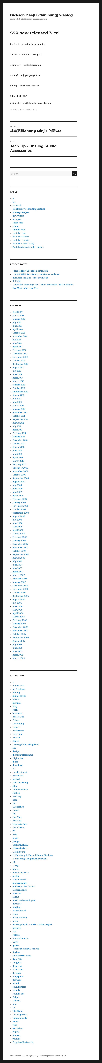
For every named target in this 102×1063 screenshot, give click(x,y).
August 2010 (19, 447)
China (16, 720)
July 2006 (17, 603)
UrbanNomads (20, 1018)
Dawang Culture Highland (26, 744)
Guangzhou (18, 807)
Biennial (17, 703)
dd (11, 109)
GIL (14, 803)
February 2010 (19, 464)
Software (17, 980)
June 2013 (17, 374)
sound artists (19, 987)
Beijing (16, 692)
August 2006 (19, 599)
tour (15, 1004)
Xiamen (16, 1035)
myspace (17, 219)
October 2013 (19, 360)
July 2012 (17, 398)
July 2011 (17, 426)
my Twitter (18, 216)
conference (18, 730)
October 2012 (19, 388)
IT (14, 831)
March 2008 (19, 533)
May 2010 (17, 454)
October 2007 (19, 551)
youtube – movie (21, 240)
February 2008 (20, 537)
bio (14, 202)
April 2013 (18, 378)
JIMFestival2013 (20, 848)
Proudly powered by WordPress (53, 1056)
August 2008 (19, 516)
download (18, 765)
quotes (16, 945)
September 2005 (21, 637)
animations (18, 685)
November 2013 (20, 357)
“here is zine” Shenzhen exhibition (30, 271)
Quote (15, 942)
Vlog (15, 1025)
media (16, 876)
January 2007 (19, 582)
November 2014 (20, 336)
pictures (17, 928)
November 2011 (20, 412)
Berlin (16, 699)
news (15, 914)
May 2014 (17, 343)
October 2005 (19, 634)
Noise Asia (18, 222)
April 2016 (18, 329)
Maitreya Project (21, 212)
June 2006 (18, 606)
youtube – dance (21, 236)
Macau (16, 869)
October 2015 (19, 333)
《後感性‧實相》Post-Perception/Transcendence (36, 274)
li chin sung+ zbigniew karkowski (30, 858)
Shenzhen (18, 969)
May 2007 (17, 568)
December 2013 (20, 353)
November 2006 (20, 589)
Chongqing (18, 723)
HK (14, 813)
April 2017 (18, 312)
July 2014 (17, 339)
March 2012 (18, 405)
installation (18, 827)
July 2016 (17, 322)
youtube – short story (23, 243)
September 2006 (21, 596)
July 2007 (17, 561)
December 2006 (20, 585)
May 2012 (17, 402)
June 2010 (17, 450)
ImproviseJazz (20, 824)
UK (14, 1007)
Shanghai (17, 966)
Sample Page (19, 229)
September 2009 (21, 478)
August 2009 (19, 481)
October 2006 (19, 592)
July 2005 (17, 644)
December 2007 (20, 544)
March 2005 (19, 658)
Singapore (18, 976)
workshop (18, 1028)
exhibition (18, 775)
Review (16, 952)
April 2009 (18, 495)
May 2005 (17, 651)
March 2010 (18, 461)
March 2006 (19, 616)
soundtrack (18, 994)
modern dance (20, 883)
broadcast (17, 713)
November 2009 (20, 471)
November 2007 (20, 547)
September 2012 (20, 391)
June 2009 (18, 488)
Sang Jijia (17, 959)
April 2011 (17, 429)
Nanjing (16, 907)
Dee (14, 748)
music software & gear (24, 900)
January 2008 (19, 540)
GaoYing (17, 796)
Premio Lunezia (20, 938)
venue (16, 1021)
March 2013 (18, 381)
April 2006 (18, 613)
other (15, 921)
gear (15, 800)
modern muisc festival (24, 886)
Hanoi (16, 810)
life (14, 862)
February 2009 (20, 499)
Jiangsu (16, 841)
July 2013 (17, 371)
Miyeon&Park (19, 879)
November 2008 (20, 506)
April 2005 (18, 655)
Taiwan (16, 1000)
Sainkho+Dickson (22, 955)
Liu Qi (16, 865)
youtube (16, 1039)
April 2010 (18, 457)
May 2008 (17, 526)
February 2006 (20, 620)
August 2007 (19, 558)
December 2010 (20, 440)
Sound (16, 983)
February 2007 (20, 578)
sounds (16, 990)
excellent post (20, 772)
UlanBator (18, 1011)
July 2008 (17, 520)
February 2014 (19, 350)
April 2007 (18, 571)
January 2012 (19, 409)
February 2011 (19, 433)
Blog (15, 706)
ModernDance (20, 890)
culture (16, 737)
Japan (15, 838)
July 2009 (17, 485)
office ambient (20, 917)
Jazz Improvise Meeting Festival (29, 209)
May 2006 (17, 610)
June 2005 (17, 648)
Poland (16, 935)
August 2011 (18, 423)
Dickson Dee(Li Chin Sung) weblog (41, 15)
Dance (16, 741)
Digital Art (18, 758)
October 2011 (19, 416)
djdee (15, 762)
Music (28, 109)
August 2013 (18, 367)
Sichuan (17, 973)
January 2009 (19, 502)
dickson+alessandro (23, 755)
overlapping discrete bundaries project (32, 924)
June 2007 (17, 565)
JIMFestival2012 (20, 845)
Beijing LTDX (19, 696)
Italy (15, 834)
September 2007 (21, 554)
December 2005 (20, 627)
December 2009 (20, 468)
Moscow (17, 893)
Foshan (16, 793)
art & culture (19, 689)
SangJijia (17, 962)
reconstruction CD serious (26, 948)
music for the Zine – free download (30, 278)
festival (16, 779)
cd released (18, 717)
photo (16, 226)
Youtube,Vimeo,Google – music (28, 247)
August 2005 (19, 641)
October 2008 (19, 509)
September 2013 (20, 364)
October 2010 (19, 443)
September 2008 (21, 513)
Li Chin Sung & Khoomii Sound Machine (33, 855)
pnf (14, 931)
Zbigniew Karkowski (23, 1042)
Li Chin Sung (19, 852)
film (15, 786)
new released (19, 910)
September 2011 (20, 419)
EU (14, 768)
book (15, 710)
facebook (17, 205)
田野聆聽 (17, 281)
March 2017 (18, 315)
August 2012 (18, 395)
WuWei (16, 1032)
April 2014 (18, 346)
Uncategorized (20, 1014)
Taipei (16, 997)
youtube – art (19, 233)
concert (16, 727)
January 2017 (19, 319)
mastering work (21, 872)
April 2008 (18, 530)
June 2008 (18, 523)
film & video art (20, 789)
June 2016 (17, 326)
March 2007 (19, 575)
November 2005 (20, 630)
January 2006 (19, 623)
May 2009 (17, 492)
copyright (18, 734)
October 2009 (19, 475)
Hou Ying (17, 817)
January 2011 (19, 436)
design (16, 751)
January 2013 (19, 384)
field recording (20, 782)
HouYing (17, 820)
